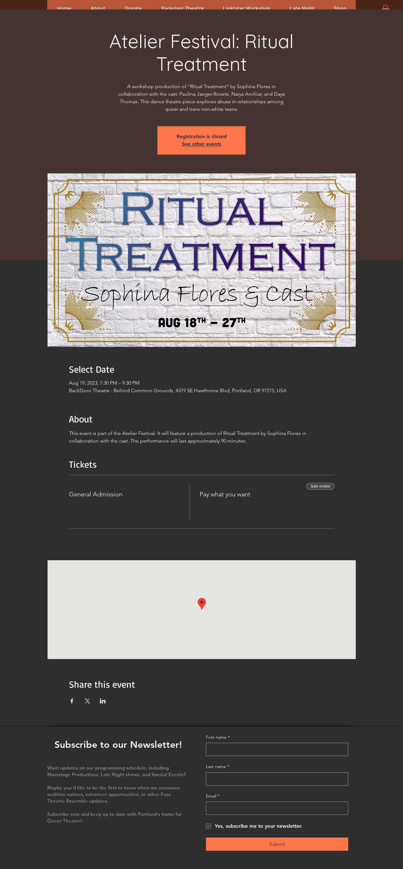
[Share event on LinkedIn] (103, 700)
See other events (201, 144)
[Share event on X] (87, 700)
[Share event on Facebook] (72, 700)
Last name (217, 766)
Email (212, 796)
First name (218, 737)
